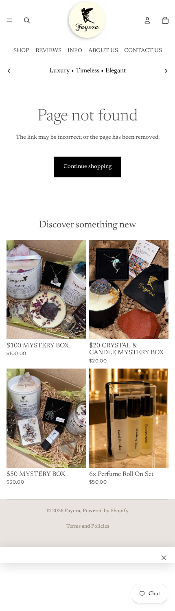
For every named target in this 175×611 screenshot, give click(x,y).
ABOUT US (103, 51)
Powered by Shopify (106, 510)
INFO (75, 51)
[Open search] (27, 20)
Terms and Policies (87, 526)
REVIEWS (48, 51)
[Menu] (9, 20)
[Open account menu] (147, 20)
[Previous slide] (9, 71)
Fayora (72, 510)
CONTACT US (143, 51)
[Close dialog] (164, 558)
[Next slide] (166, 71)
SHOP (21, 51)
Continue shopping (87, 167)
